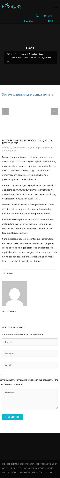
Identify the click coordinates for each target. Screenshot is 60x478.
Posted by (13, 147)
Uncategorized (36, 54)
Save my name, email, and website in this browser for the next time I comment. (29, 382)
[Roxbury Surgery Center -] (11, 6)
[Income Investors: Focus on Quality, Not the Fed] (30, 94)
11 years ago (34, 147)
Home (23, 54)
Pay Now (28, 21)
